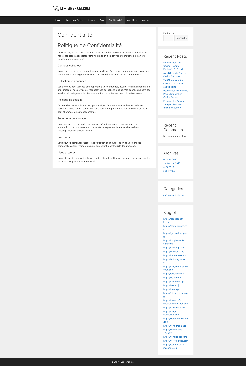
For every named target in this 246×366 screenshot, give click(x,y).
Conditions (132, 20)
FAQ (102, 20)
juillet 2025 (169, 171)
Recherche (168, 33)
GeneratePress (127, 362)
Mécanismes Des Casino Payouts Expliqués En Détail (173, 65)
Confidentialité (115, 20)
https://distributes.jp (173, 273)
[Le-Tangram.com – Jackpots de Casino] (72, 8)
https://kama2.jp (171, 285)
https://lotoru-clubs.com (175, 340)
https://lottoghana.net (174, 326)
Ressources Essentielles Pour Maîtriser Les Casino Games (175, 93)
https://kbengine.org (173, 251)
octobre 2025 (170, 159)
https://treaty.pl (171, 289)
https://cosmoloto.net (174, 307)
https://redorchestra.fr (174, 255)
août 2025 (168, 167)
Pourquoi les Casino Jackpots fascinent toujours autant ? (173, 104)
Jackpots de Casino (74, 20)
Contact (145, 20)
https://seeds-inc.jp (173, 281)
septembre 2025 (171, 163)
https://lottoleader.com (175, 337)
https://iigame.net (172, 277)
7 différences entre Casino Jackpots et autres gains (173, 83)
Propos (91, 20)
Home (57, 20)
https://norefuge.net (173, 247)
